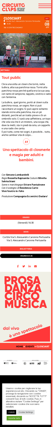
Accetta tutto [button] (14, 418)
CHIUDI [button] (11, 412)
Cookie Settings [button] (26, 412)
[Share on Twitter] (23, 266)
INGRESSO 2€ (26, 255)
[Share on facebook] (17, 266)
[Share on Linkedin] (29, 266)
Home (19, 346)
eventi (30, 346)
